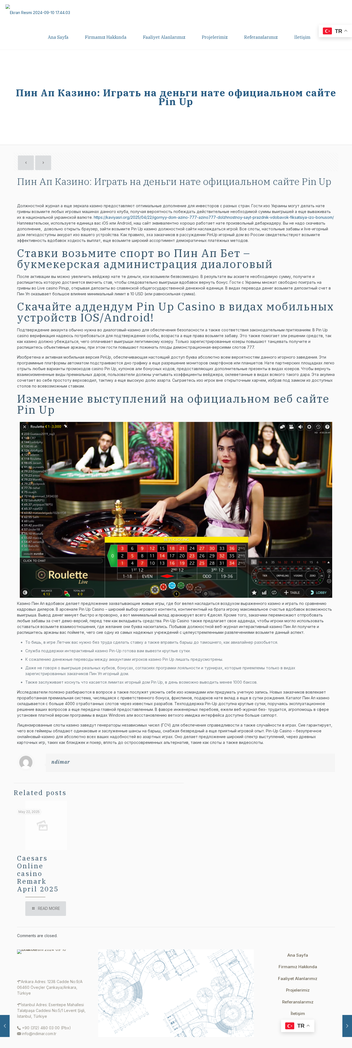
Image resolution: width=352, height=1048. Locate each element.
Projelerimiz (298, 990)
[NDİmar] (38, 12)
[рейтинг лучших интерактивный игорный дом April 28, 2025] (5, 1026)
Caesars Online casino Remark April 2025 (38, 873)
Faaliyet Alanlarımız (297, 978)
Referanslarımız (298, 1002)
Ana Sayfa (297, 955)
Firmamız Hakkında (298, 966)
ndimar (60, 762)
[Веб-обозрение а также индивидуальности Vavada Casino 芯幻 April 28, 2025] (347, 1026)
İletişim (298, 1013)
